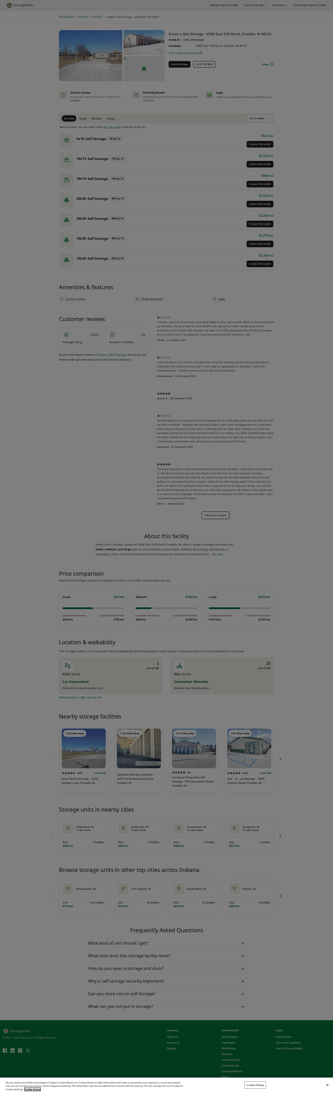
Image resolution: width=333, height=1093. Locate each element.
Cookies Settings (255, 1084)
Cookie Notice (32, 1089)
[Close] (327, 1085)
